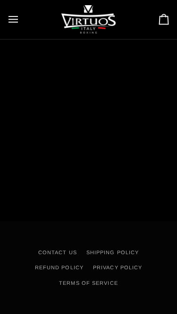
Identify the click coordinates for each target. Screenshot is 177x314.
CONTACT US (57, 252)
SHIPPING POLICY (112, 252)
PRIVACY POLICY (117, 267)
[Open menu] (22, 19)
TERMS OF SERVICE (88, 283)
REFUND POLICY (59, 267)
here (153, 84)
